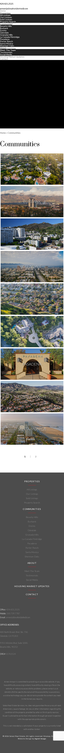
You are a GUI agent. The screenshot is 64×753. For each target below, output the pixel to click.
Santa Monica (6, 43)
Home (3, 10)
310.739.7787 (13, 613)
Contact (4, 59)
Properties (5, 13)
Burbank (4, 28)
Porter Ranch (6, 41)
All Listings (5, 15)
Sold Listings (6, 19)
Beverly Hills (6, 26)
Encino (3, 30)
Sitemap (46, 736)
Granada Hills (6, 34)
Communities (6, 24)
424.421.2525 (13, 609)
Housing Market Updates (12, 56)
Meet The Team (8, 50)
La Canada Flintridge (10, 37)
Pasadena (4, 39)
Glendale (4, 32)
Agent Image (40, 739)
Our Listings (6, 17)
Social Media (6, 54)
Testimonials (6, 52)
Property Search (8, 21)
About (3, 48)
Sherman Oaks (7, 45)
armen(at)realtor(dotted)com (18, 617)
